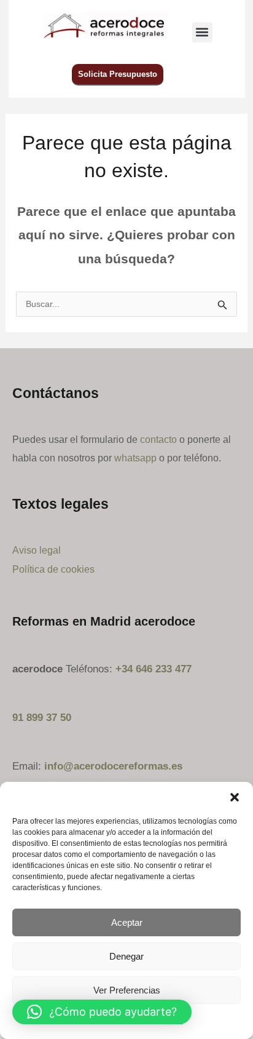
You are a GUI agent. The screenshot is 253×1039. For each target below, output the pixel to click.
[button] (234, 797)
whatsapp (135, 457)
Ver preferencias (126, 990)
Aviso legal (36, 549)
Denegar (126, 956)
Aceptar (126, 922)
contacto (158, 439)
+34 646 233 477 (153, 669)
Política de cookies (53, 569)
